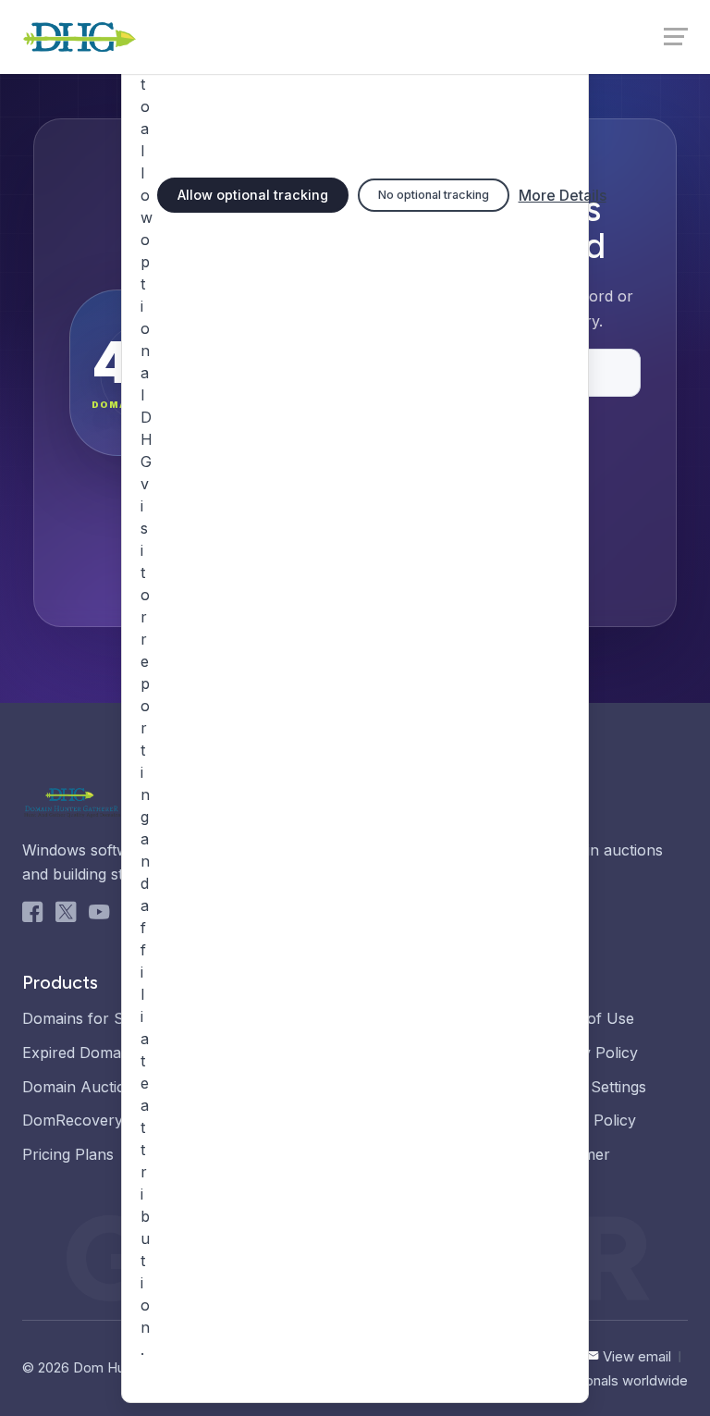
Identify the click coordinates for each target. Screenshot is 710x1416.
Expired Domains (81, 1052)
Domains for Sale (83, 1018)
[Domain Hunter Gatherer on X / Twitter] (65, 916)
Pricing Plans (68, 1154)
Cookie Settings (592, 1086)
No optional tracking (433, 195)
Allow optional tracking (253, 195)
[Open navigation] (674, 35)
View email (637, 1356)
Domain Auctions (82, 1086)
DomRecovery (72, 1120)
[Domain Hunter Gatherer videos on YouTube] (99, 916)
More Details (562, 195)
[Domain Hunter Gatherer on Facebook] (32, 916)
